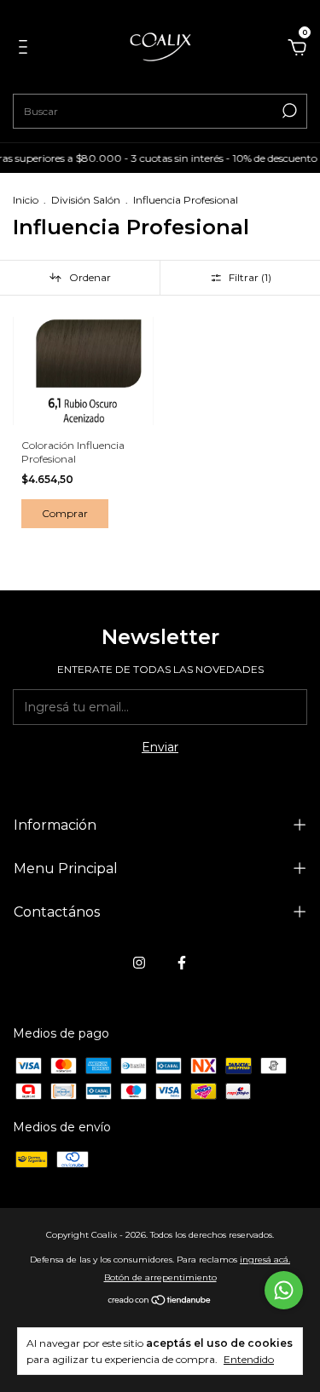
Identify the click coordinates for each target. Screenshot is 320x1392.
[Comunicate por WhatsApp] (284, 1290)
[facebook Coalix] (182, 962)
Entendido (249, 1359)
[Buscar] (288, 111)
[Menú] (26, 49)
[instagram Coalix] (139, 962)
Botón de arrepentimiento (160, 1277)
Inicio (25, 199)
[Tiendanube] (160, 1301)
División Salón (85, 199)
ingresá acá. (265, 1259)
